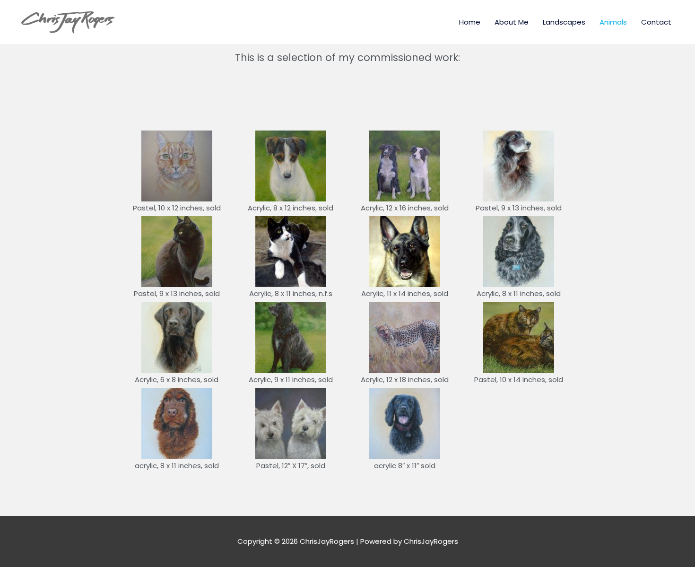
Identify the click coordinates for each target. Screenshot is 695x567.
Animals (613, 22)
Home (469, 22)
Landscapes (564, 22)
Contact (656, 22)
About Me (512, 22)
